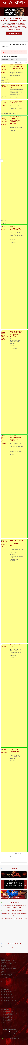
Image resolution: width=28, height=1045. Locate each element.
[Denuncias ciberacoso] (14, 1038)
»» (26, 62)
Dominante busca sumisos (19, 24)
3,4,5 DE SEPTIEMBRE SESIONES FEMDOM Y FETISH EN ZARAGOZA (16, 66)
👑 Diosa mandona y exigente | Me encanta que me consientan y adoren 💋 (16, 120)
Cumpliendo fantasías (7, 24)
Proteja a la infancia (14, 1035)
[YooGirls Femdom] (14, 947)
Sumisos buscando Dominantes (8, 27)
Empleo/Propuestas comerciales (9, 26)
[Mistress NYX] (14, 940)
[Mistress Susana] (14, 891)
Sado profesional (21, 26)
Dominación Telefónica (14, 29)
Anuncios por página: (7, 856)
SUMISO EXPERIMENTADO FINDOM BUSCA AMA (16, 228)
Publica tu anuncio (14, 33)
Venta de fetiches (20, 27)
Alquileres (13, 23)
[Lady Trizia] (14, 871)
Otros (26, 27)
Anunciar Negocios (20, 23)
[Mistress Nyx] (14, 880)
